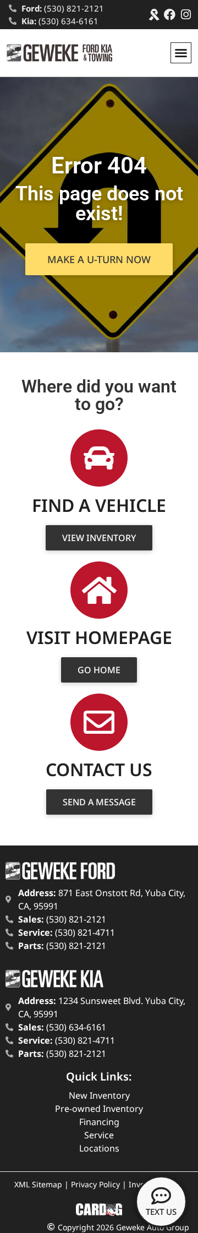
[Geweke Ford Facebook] (169, 14)
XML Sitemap (38, 1184)
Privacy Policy (95, 1184)
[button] (180, 52)
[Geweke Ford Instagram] (185, 14)
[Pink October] (154, 14)
